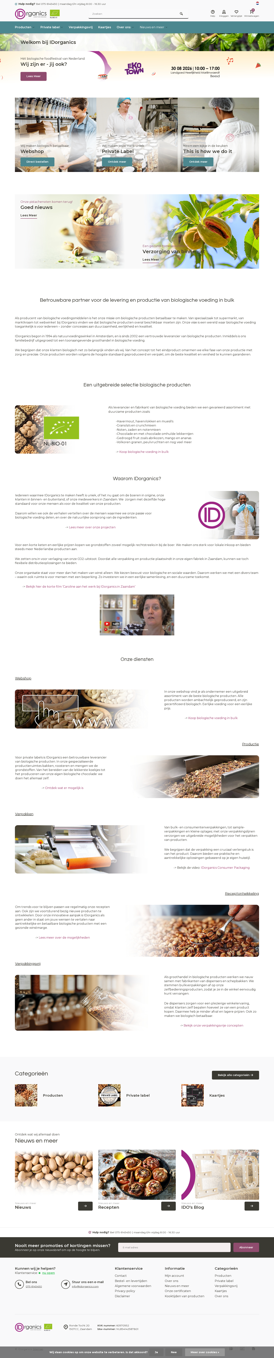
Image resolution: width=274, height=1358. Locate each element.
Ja (156, 1352)
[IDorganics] (37, 14)
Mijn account (174, 1276)
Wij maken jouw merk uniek (123, 146)
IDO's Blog (192, 1207)
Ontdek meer (117, 161)
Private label (50, 27)
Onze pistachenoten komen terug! (47, 202)
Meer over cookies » (205, 1352)
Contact (121, 1276)
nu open (48, 1273)
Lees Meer (29, 215)
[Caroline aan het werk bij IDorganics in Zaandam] (137, 634)
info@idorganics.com (85, 1286)
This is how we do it (207, 151)
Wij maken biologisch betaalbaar (45, 146)
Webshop (32, 151)
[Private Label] (137, 135)
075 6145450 (34, 1286)
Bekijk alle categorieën (234, 1075)
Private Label (118, 151)
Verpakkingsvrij (81, 27)
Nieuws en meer (152, 27)
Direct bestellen (37, 161)
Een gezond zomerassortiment (166, 246)
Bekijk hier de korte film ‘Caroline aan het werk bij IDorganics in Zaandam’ (80, 586)
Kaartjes (104, 27)
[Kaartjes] (192, 1095)
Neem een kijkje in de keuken (205, 146)
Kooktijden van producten (184, 1296)
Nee (174, 1352)
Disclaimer (122, 1296)
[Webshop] (55, 135)
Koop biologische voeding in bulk (144, 452)
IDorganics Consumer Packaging (225, 867)
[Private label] (109, 1095)
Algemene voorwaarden (133, 1286)
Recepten (108, 1207)
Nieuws (23, 1207)
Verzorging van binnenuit (174, 251)
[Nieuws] (54, 1175)
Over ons (124, 27)
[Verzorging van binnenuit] (198, 231)
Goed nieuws (37, 207)
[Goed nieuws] (76, 231)
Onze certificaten (178, 1291)
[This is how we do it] (218, 135)
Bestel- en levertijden (131, 1281)
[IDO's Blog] (220, 1175)
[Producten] (26, 1095)
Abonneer (246, 1247)
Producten (23, 27)
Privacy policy (125, 1291)
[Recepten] (137, 1175)
